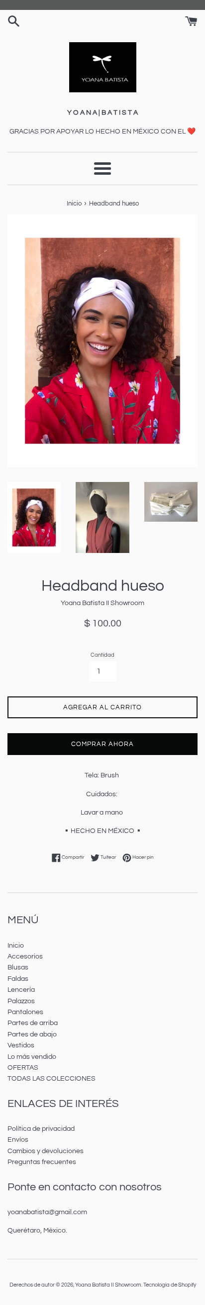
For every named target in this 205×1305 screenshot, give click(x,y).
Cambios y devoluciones (45, 1151)
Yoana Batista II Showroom (108, 1285)
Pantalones (25, 1012)
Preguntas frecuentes (41, 1162)
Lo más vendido (31, 1056)
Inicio (15, 945)
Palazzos (21, 1001)
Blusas (17, 967)
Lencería (21, 989)
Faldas (17, 978)
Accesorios (25, 956)
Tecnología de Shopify (169, 1285)
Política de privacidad (41, 1128)
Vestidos (20, 1045)
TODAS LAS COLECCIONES (51, 1078)
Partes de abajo (32, 1034)
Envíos (17, 1139)
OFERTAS (22, 1067)
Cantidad (102, 655)
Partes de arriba (32, 1023)
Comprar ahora (102, 744)
